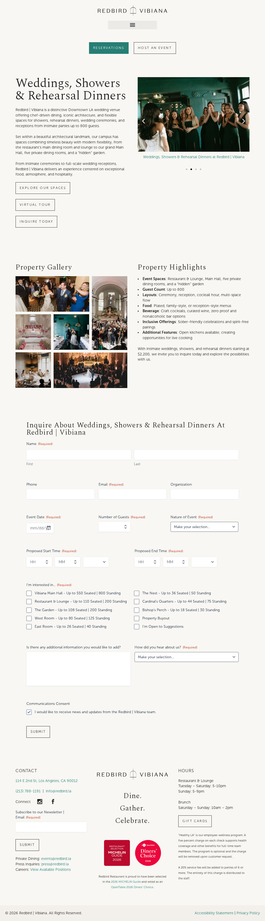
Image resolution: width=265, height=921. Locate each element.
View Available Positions (50, 869)
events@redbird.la (56, 859)
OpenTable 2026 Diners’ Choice (132, 887)
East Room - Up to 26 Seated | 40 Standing (70, 626)
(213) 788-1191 (28, 791)
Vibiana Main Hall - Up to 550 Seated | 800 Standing (78, 593)
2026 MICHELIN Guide (126, 881)
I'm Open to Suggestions (162, 626)
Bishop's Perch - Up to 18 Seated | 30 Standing (181, 610)
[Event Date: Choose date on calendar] (48, 527)
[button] (132, 25)
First (29, 464)
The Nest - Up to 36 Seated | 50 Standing (176, 593)
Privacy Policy (248, 913)
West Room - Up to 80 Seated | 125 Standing (72, 618)
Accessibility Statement (214, 913)
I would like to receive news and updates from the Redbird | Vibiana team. (95, 712)
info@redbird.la (58, 791)
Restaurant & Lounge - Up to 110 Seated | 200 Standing (81, 601)
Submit (38, 732)
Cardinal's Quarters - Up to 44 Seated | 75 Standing (184, 601)
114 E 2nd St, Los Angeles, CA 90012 (47, 781)
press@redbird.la (55, 864)
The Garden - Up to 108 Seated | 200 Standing (73, 610)
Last (137, 464)
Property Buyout (156, 618)
